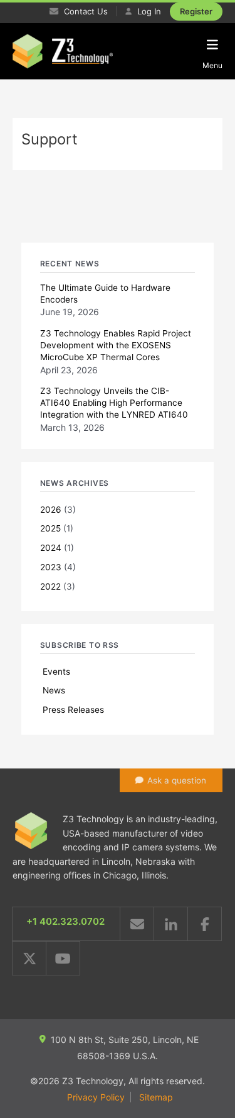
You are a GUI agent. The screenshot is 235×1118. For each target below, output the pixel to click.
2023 (50, 567)
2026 (50, 510)
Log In (148, 11)
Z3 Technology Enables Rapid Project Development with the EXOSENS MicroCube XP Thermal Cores (115, 345)
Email (137, 924)
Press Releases (73, 710)
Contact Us (84, 11)
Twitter (29, 958)
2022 (50, 587)
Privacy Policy (96, 1097)
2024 (50, 548)
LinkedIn (171, 924)
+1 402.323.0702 (65, 921)
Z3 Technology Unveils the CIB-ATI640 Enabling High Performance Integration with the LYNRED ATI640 (114, 403)
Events (56, 672)
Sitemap (156, 1097)
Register (196, 11)
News (54, 690)
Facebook (204, 924)
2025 (50, 528)
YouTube (63, 958)
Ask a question (176, 780)
